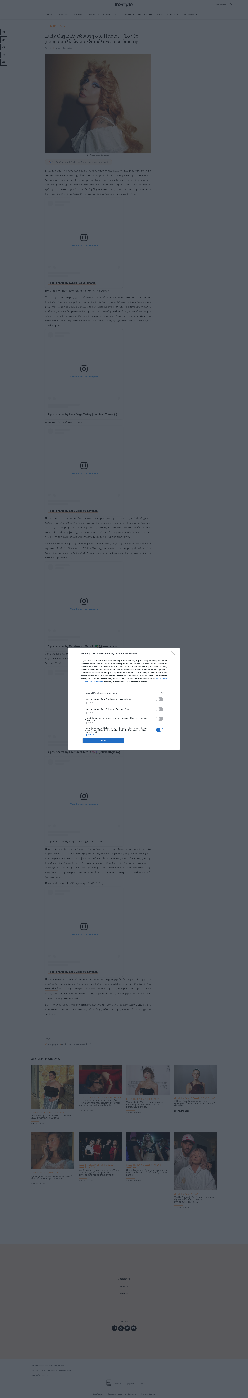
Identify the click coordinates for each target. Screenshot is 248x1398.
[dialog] (124, 699)
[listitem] (124, 692)
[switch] (159, 699)
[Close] (173, 654)
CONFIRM (103, 741)
